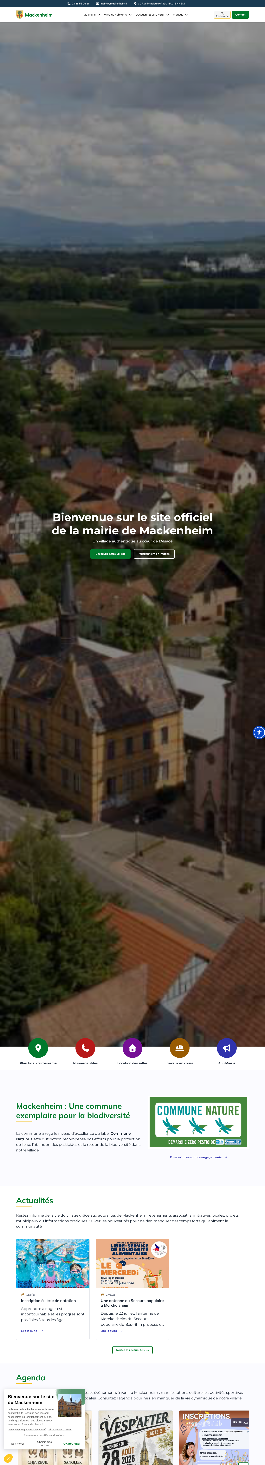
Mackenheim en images (154, 554)
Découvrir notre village (110, 554)
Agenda (30, 1377)
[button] (91, 14)
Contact (240, 14)
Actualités (34, 1200)
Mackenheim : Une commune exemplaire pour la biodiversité (73, 1110)
